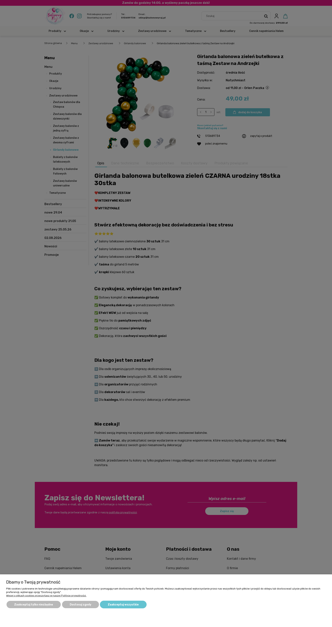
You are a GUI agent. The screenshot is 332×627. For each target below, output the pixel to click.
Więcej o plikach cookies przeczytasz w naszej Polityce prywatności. (46, 595)
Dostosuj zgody (80, 604)
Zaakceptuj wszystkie (123, 604)
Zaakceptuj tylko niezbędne (33, 604)
